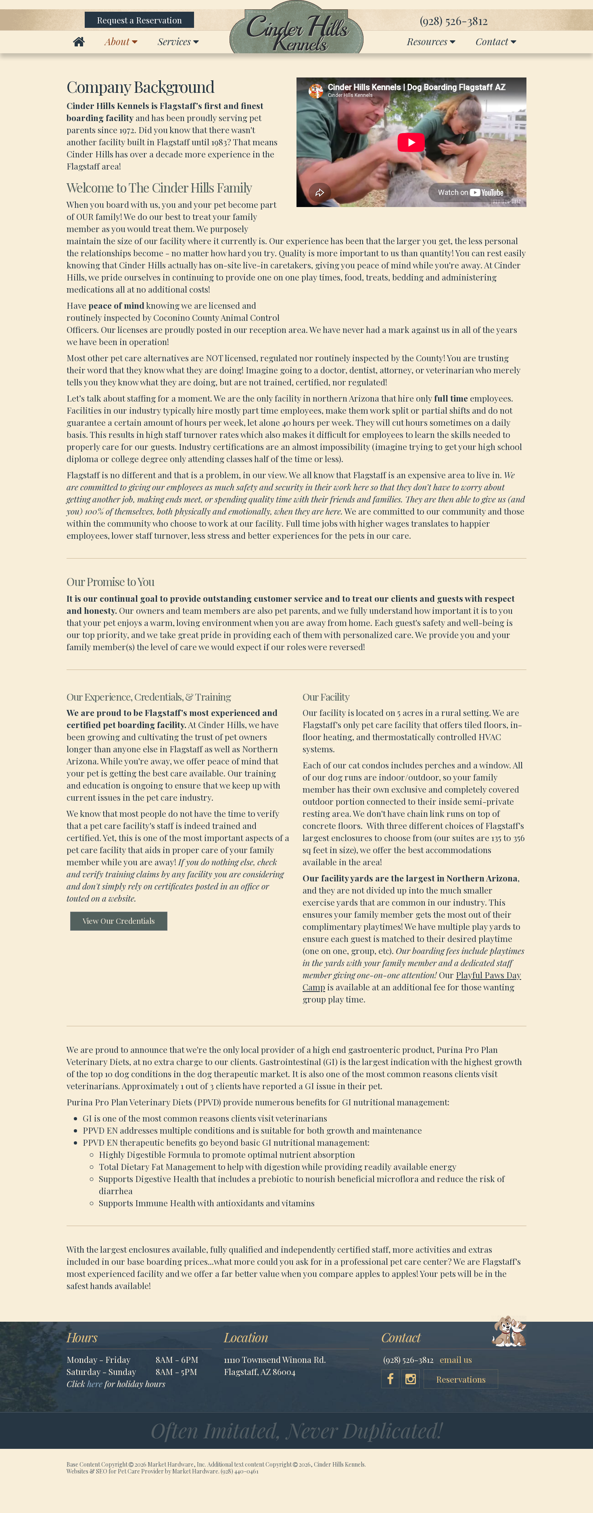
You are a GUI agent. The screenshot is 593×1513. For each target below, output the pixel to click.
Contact (493, 41)
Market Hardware (195, 1471)
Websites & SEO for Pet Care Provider (115, 1471)
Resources (428, 41)
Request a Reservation (139, 19)
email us (456, 1359)
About (118, 41)
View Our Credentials (119, 921)
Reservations (461, 1379)
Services (175, 41)
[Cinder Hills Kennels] (296, 26)
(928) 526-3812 (454, 20)
